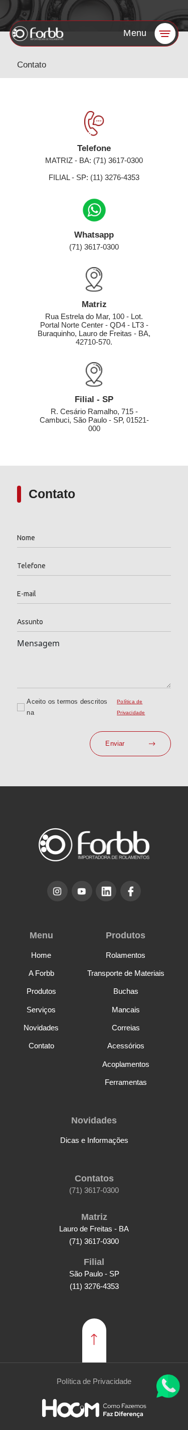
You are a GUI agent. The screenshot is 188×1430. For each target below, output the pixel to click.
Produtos (41, 991)
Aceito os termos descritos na (67, 707)
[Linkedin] (106, 891)
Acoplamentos (125, 1064)
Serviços (41, 1009)
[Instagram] (57, 891)
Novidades (41, 1027)
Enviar (114, 743)
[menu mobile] (164, 33)
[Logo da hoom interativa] (94, 1408)
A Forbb (41, 973)
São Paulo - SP (94, 1273)
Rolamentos (125, 955)
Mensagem (38, 643)
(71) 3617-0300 (94, 1190)
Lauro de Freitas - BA (94, 1228)
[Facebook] (130, 891)
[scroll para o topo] (94, 1340)
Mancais (126, 1009)
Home (41, 955)
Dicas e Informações (94, 1140)
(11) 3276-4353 (94, 1286)
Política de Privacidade (131, 707)
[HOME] (38, 33)
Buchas (125, 991)
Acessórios (125, 1045)
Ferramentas (126, 1082)
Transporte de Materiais (125, 973)
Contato (41, 1045)
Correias (126, 1027)
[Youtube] (82, 891)
